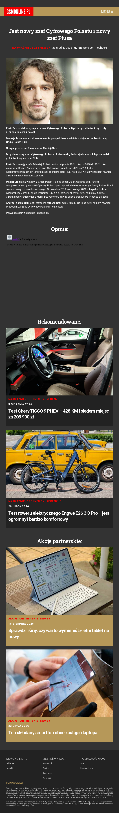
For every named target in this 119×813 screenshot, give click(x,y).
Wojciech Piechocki (95, 47)
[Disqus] (59, 273)
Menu (106, 12)
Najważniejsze (25, 47)
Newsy (45, 47)
